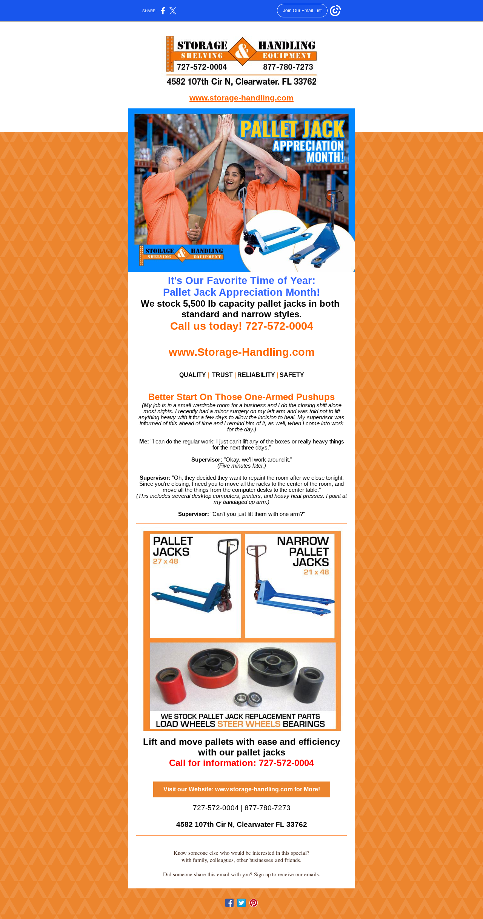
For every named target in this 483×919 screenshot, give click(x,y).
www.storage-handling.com (241, 97)
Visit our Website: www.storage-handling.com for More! (241, 789)
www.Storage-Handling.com (242, 352)
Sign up (262, 874)
